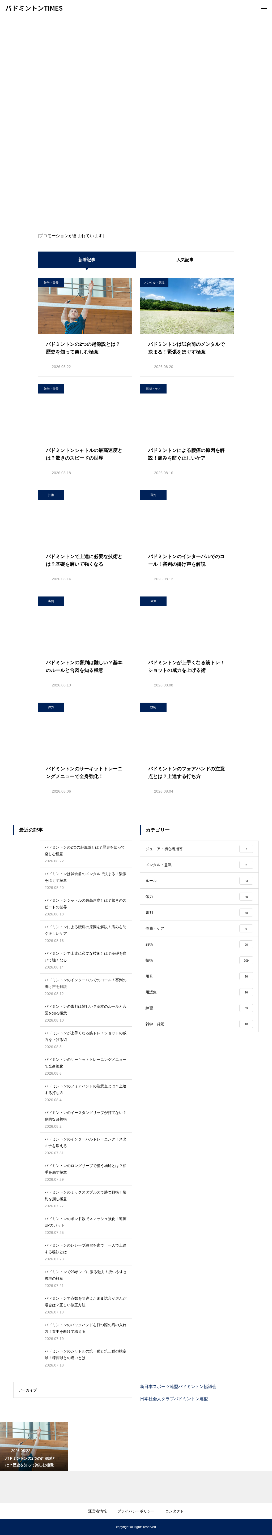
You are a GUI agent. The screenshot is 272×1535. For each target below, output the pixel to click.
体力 (153, 601)
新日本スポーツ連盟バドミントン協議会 (178, 1386)
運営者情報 (97, 1511)
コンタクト (174, 1511)
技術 (51, 494)
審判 (153, 494)
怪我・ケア (153, 388)
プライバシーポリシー (136, 1511)
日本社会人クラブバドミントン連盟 (174, 1398)
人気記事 (185, 259)
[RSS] (9, 1527)
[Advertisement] (136, 56)
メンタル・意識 (154, 282)
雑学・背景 (51, 282)
